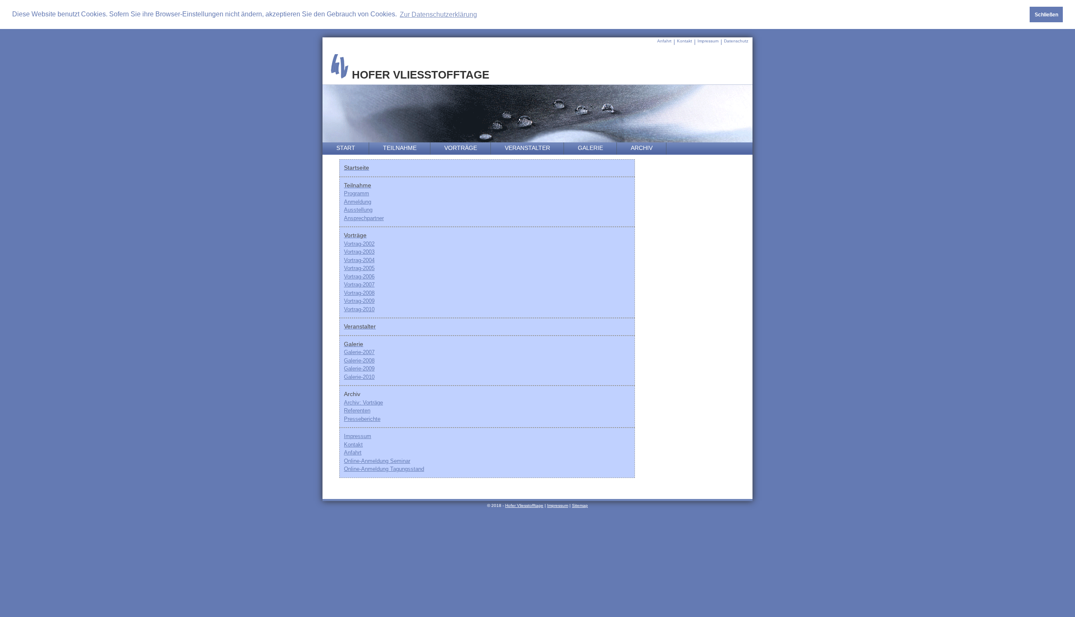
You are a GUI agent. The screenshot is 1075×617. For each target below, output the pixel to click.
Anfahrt (664, 41)
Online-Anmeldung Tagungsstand (384, 469)
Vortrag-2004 (359, 260)
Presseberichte (362, 419)
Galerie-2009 (359, 368)
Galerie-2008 (359, 360)
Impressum (707, 41)
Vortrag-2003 (359, 252)
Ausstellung (358, 210)
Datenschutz (736, 41)
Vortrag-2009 (359, 301)
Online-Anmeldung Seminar (377, 461)
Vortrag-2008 (359, 293)
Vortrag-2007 (359, 284)
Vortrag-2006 (359, 276)
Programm (356, 193)
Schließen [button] (1046, 14)
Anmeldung (357, 202)
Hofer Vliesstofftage (524, 505)
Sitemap (580, 505)
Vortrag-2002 (359, 244)
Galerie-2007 (359, 352)
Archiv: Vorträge (363, 402)
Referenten (357, 410)
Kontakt (684, 41)
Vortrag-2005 (359, 268)
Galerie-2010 (359, 377)
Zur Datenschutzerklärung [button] (438, 14)
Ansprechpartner (364, 218)
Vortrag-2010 (359, 309)
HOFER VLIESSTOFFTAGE (419, 74)
